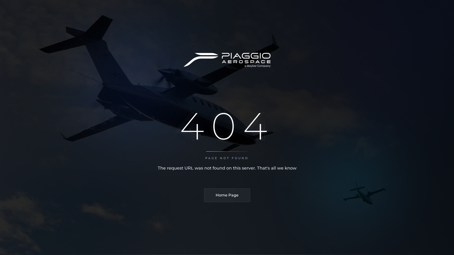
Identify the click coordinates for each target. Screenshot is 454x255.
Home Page (227, 195)
